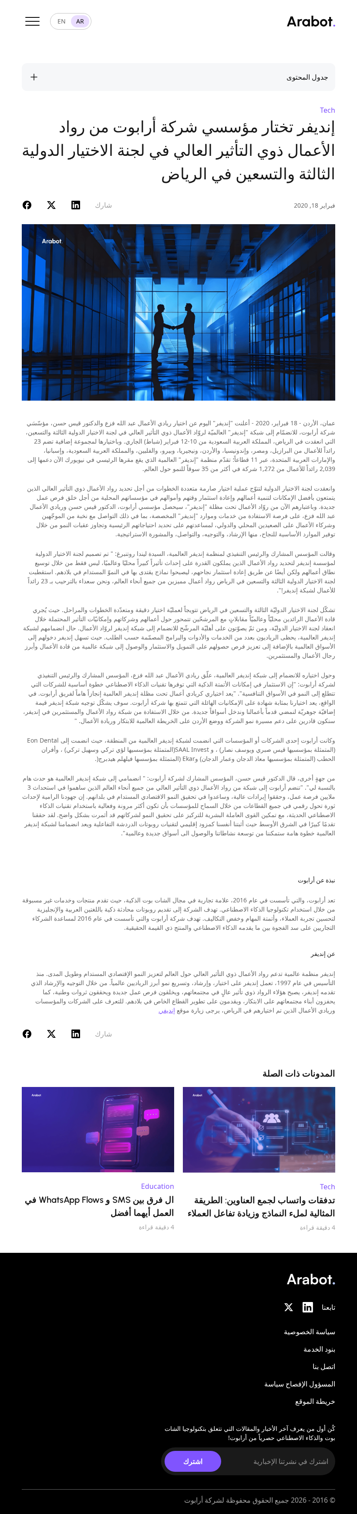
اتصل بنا (324, 1366)
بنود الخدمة (319, 1349)
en (61, 21)
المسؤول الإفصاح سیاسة (299, 1384)
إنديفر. (166, 1010)
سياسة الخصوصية (309, 1331)
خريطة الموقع (315, 1401)
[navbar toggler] (32, 21)
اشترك (192, 1461)
